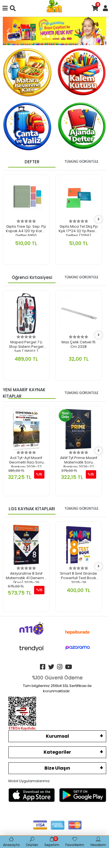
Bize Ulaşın (57, 768)
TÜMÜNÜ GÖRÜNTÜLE (81, 161)
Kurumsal (57, 736)
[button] (8, 31)
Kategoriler (57, 752)
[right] (98, 219)
